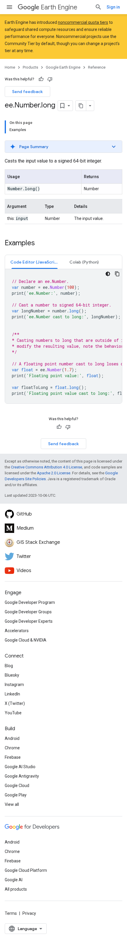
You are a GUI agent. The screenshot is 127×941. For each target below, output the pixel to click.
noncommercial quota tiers (83, 22)
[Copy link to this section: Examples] (41, 243)
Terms (11, 913)
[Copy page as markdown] (81, 106)
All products (16, 889)
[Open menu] (9, 7)
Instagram (14, 684)
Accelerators (17, 630)
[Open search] (98, 7)
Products (30, 67)
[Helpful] (41, 79)
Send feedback (27, 91)
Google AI (13, 879)
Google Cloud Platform (26, 870)
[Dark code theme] (108, 274)
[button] (63, 147)
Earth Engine (59, 7)
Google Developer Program (30, 602)
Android (12, 738)
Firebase (13, 757)
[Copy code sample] (117, 274)
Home (10, 67)
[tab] (34, 262)
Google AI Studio (20, 766)
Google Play (16, 795)
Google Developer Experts (29, 621)
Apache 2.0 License (53, 473)
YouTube (13, 712)
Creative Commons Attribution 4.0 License (46, 467)
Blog (9, 665)
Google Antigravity (22, 776)
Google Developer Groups (28, 611)
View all (12, 804)
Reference (96, 67)
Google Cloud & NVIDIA (25, 640)
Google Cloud (17, 785)
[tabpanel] (63, 336)
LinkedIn (12, 694)
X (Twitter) (15, 703)
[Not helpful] (49, 79)
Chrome (12, 747)
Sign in (113, 7)
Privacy (29, 913)
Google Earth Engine (63, 67)
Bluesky (12, 675)
